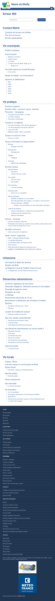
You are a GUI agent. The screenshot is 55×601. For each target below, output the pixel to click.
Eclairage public (13, 191)
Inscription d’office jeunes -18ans (18, 306)
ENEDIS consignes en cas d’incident (22, 198)
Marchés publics (11, 373)
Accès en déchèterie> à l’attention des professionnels (27, 211)
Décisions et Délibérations (15, 79)
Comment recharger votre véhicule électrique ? (22, 125)
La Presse (11, 61)
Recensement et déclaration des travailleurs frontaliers (25, 300)
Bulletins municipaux (14, 57)
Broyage (10, 144)
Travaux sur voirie (13, 138)
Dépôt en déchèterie (17, 215)
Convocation (12, 72)
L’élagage (14, 158)
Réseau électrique (13, 196)
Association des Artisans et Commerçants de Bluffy (24, 394)
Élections (8, 303)
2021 (9, 82)
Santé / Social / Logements (15, 235)
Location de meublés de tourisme (17, 311)
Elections (11, 308)
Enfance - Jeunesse (12, 219)
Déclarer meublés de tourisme (17, 314)
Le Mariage (9, 295)
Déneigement (12, 150)
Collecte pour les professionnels (21, 213)
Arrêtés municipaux (12, 50)
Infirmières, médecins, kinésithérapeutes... (21, 370)
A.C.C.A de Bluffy (13, 392)
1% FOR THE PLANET (15, 401)
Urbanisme (9, 257)
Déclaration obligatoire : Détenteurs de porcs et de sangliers (27, 286)
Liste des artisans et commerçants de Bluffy (21, 364)
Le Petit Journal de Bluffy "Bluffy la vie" (20, 63)
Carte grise (11, 333)
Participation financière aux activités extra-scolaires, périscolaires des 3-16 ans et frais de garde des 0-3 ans (30, 225)
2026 (9, 93)
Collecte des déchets (14, 208)
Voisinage (11, 161)
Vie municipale (11, 45)
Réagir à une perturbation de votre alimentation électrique (32, 205)
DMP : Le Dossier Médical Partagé (18, 238)
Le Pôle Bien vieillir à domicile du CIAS (20, 242)
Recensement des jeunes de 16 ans (18, 297)
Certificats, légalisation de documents (19, 283)
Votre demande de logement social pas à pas (22, 247)
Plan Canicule (12, 245)
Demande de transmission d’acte (18, 320)
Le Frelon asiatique (14, 117)
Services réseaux (11, 166)
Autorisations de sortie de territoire (18, 342)
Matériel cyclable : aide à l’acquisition (19, 132)
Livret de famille (13, 323)
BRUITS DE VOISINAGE (18, 163)
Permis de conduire (14, 338)
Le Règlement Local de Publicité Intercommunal (23, 268)
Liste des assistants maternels (17, 221)
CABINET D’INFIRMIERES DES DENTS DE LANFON (24, 249)
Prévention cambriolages (15, 119)
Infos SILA (14, 172)
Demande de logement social (16, 289)
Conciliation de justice (14, 335)
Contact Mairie (11, 27)
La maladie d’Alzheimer (15, 240)
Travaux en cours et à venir (15, 135)
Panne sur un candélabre (19, 193)
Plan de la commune (12, 35)
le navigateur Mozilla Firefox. (20, 559)
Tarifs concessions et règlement (18, 232)
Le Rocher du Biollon (14, 386)
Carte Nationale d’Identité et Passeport (20, 325)
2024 (9, 89)
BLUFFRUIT (12, 397)
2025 (9, 91)
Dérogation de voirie (12, 292)
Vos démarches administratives (17, 340)
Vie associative (10, 389)
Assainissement (13, 169)
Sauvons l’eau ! (16, 179)
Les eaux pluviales (17, 187)
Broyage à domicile (17, 146)
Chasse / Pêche (11, 361)
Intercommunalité (11, 346)
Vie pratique (10, 101)
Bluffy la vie (14, 66)
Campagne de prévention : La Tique (19, 114)
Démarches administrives (17, 279)
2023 (9, 86)
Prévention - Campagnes (14, 112)
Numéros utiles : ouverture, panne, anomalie (22, 109)
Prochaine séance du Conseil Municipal (20, 69)
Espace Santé (10, 367)
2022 (9, 84)
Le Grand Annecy (13, 348)
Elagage (10, 155)
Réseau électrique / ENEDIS (20, 203)
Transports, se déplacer (14, 122)
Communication (11, 54)
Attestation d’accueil (14, 331)
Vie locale (8, 357)
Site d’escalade (10, 383)
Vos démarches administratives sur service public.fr (24, 328)
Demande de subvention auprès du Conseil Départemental (26, 399)
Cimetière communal (13, 229)
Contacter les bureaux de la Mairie (18, 32)
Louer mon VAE (13, 130)
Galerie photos (12, 59)
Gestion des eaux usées (18, 174)
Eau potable (11, 177)
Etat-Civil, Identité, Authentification (18, 318)
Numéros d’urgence (12, 106)
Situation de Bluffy (12, 265)
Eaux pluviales (12, 185)
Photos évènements (12, 379)
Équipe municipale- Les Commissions (19, 75)
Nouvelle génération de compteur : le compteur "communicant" (30, 201)
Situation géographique (13, 38)
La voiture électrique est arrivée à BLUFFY (21, 127)
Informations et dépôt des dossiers (18, 262)
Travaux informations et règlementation (19, 141)
